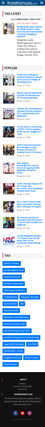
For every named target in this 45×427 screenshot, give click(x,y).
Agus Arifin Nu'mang (14, 344)
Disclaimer (22, 389)
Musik (35, 23)
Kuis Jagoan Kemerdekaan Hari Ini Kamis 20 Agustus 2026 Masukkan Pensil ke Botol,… (28, 168)
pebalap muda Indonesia (16, 317)
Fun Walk (32, 344)
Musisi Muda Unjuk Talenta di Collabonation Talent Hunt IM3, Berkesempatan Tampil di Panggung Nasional (29, 31)
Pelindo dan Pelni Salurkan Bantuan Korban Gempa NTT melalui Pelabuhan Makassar (29, 112)
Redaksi (22, 383)
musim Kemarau (12, 276)
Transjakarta (10, 297)
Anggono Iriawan (12, 357)
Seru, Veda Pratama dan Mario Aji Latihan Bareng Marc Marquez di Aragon (29, 204)
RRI (22, 303)
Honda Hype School (13, 270)
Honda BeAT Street (13, 350)
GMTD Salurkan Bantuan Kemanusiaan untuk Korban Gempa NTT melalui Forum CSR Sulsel (29, 149)
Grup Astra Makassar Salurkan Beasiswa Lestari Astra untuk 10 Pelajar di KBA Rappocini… (29, 78)
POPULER (10, 68)
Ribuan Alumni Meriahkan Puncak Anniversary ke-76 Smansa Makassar (29, 95)
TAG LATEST (12, 14)
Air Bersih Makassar (13, 283)
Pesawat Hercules (30, 297)
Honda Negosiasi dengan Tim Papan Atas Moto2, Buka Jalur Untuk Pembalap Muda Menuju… (29, 239)
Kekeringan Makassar (14, 290)
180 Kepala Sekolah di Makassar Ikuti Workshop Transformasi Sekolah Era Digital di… (29, 221)
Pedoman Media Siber (22, 386)
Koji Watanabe (11, 310)
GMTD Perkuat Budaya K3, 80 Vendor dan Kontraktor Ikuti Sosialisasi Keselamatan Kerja (29, 187)
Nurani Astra (10, 303)
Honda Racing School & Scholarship (21, 337)
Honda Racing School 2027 (17, 330)
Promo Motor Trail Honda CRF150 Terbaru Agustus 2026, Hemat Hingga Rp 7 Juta (29, 130)
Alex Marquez (10, 364)
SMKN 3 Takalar (11, 263)
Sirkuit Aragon (31, 357)
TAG (7, 256)
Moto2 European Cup (14, 324)
